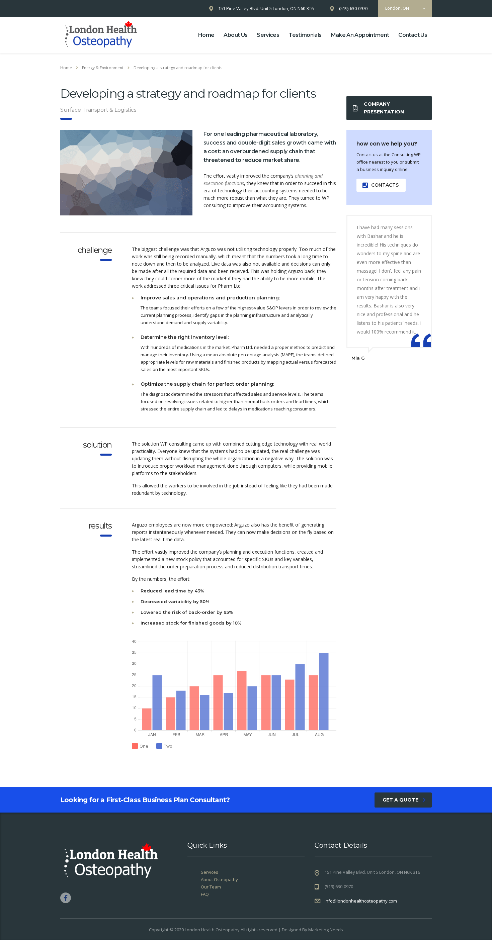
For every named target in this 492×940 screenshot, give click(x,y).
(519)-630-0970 (353, 8)
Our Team (211, 887)
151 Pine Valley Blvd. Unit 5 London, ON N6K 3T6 (266, 8)
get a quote (400, 800)
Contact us (412, 35)
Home (206, 35)
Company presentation (384, 108)
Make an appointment (360, 35)
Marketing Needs (325, 930)
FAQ (205, 894)
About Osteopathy (219, 879)
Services (268, 35)
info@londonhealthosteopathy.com (361, 901)
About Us (235, 35)
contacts (385, 185)
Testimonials (305, 35)
